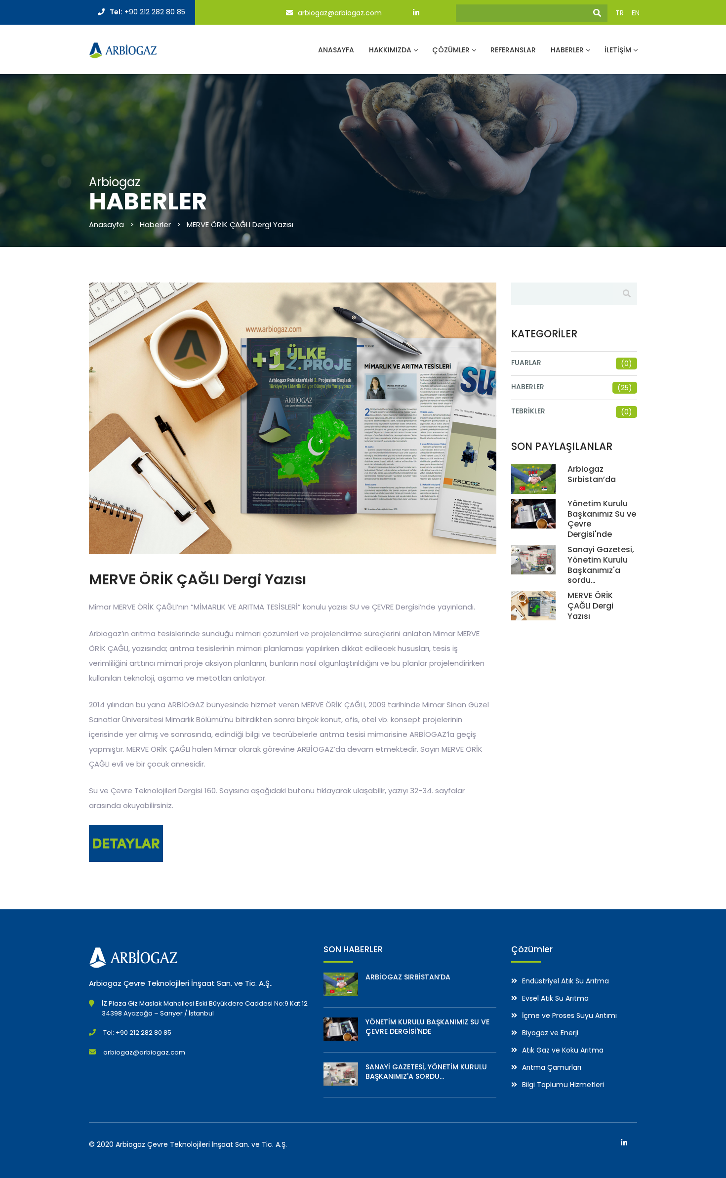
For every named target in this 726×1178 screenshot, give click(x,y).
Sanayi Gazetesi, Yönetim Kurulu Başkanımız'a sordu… (600, 565)
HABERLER (527, 387)
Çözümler (451, 50)
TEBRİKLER (528, 411)
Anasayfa (336, 50)
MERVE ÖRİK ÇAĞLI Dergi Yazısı (590, 606)
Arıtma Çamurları (551, 1067)
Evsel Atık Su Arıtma (555, 998)
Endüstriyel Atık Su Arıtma (565, 981)
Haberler (567, 50)
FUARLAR (526, 362)
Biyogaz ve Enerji (550, 1033)
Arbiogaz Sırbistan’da (591, 474)
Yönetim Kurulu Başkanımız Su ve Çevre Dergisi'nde (601, 519)
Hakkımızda (390, 50)
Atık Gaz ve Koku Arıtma (563, 1050)
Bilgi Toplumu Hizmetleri (563, 1085)
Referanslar (513, 50)
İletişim (618, 50)
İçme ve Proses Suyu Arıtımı (569, 1015)
